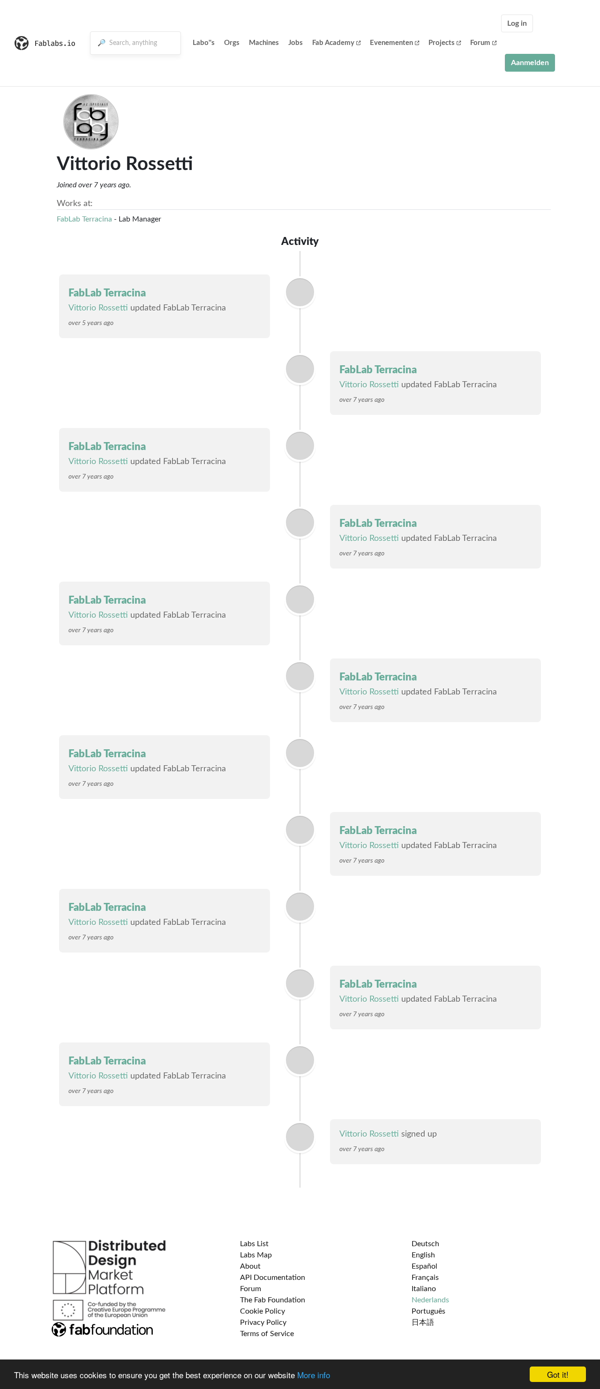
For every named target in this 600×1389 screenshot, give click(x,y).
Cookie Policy (262, 1311)
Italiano (424, 1289)
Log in (517, 23)
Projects (441, 42)
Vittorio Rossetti (98, 308)
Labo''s (204, 42)
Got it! (558, 1374)
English (423, 1255)
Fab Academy (333, 42)
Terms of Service (267, 1333)
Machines (264, 42)
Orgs (232, 42)
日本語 (423, 1322)
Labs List (254, 1244)
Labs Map (256, 1255)
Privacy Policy (263, 1322)
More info (313, 1375)
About (250, 1266)
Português (428, 1311)
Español (424, 1266)
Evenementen (391, 42)
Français (425, 1277)
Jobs (295, 42)
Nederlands (430, 1300)
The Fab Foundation (272, 1300)
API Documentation (272, 1277)
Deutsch (425, 1244)
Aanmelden (530, 62)
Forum (480, 42)
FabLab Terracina (84, 219)
